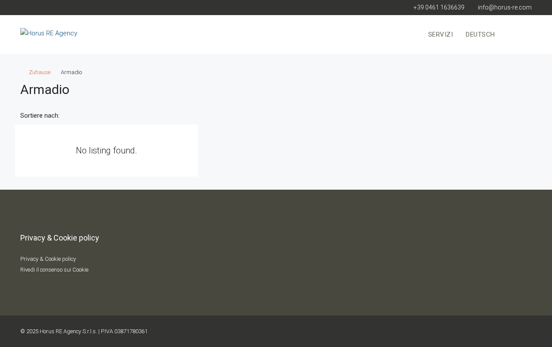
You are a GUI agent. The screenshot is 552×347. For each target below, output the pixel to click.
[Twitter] (495, 331)
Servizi (440, 34)
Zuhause (39, 72)
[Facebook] (480, 331)
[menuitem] (518, 34)
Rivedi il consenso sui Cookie (54, 269)
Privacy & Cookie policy (48, 259)
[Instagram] (510, 331)
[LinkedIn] (524, 331)
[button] (516, 87)
